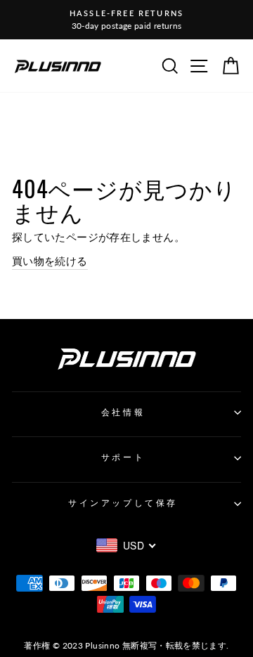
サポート (123, 457)
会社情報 (123, 412)
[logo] (57, 65)
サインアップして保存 (122, 502)
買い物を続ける (50, 260)
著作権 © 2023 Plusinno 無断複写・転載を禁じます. (126, 645)
